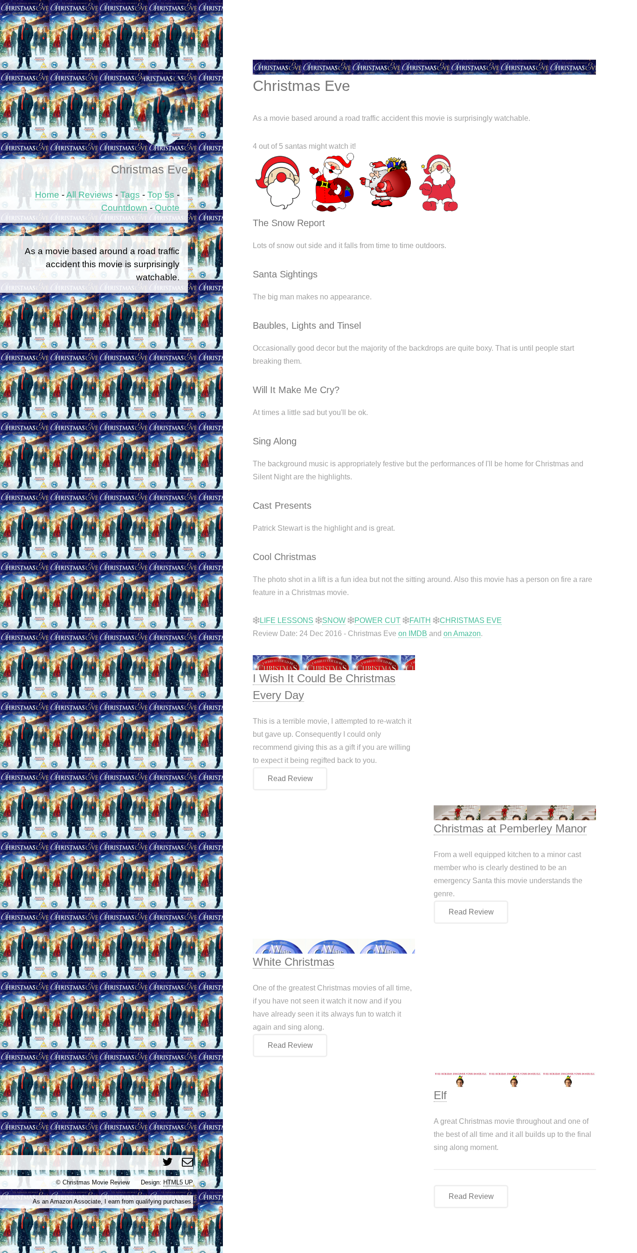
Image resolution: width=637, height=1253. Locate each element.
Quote (167, 208)
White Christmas (293, 961)
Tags (130, 195)
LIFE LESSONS (286, 620)
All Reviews (89, 195)
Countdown (124, 208)
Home (47, 195)
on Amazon (462, 633)
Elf (440, 1095)
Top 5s (160, 195)
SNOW (334, 620)
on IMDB (412, 633)
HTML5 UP (178, 1182)
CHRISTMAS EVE (471, 620)
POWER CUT (377, 620)
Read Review (290, 778)
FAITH (420, 620)
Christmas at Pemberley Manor (510, 828)
